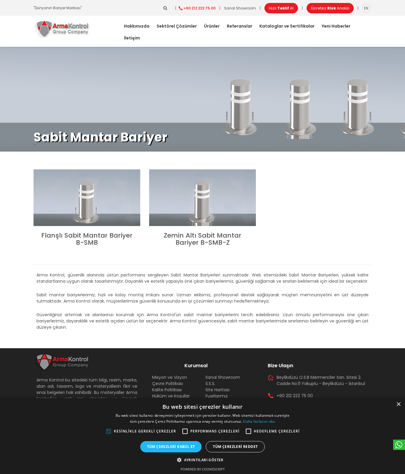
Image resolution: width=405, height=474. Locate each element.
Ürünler (212, 26)
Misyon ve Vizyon (169, 377)
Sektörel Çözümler (177, 26)
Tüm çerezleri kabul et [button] (171, 446)
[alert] (202, 436)
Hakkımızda (136, 26)
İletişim (132, 38)
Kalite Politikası (167, 390)
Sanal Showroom (240, 8)
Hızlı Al (281, 8)
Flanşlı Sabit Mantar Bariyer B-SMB (87, 239)
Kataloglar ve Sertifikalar (287, 26)
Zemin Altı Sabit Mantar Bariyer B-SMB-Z (202, 239)
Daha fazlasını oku (259, 421)
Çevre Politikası (167, 383)
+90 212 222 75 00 (200, 8)
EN (366, 8)
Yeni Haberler (336, 26)
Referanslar (239, 26)
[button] (108, 431)
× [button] (398, 404)
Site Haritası (217, 390)
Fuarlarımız (216, 396)
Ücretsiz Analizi (330, 8)
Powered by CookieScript (203, 469)
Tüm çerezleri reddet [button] (235, 446)
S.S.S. (210, 383)
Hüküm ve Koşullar (171, 396)
